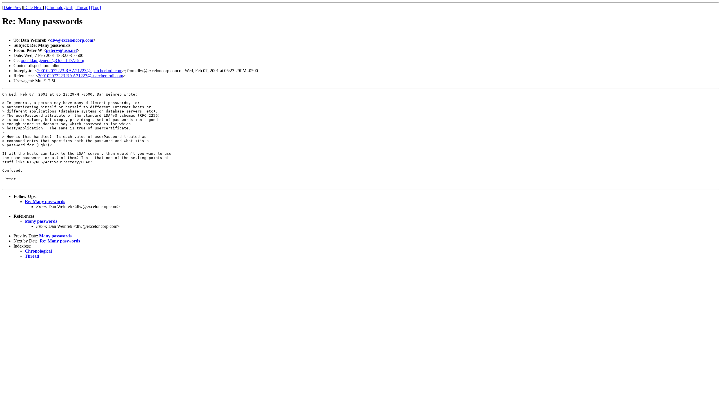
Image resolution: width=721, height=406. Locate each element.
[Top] (96, 7)
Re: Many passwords (45, 201)
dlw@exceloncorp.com (71, 40)
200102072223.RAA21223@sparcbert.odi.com (79, 70)
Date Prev (12, 7)
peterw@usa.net (61, 50)
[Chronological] (59, 7)
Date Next (33, 7)
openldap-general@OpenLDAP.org (52, 60)
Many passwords (41, 221)
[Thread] (82, 7)
